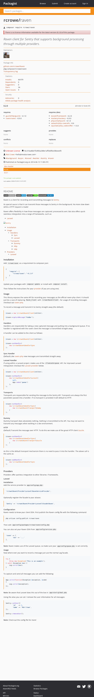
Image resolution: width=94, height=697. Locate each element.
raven (51, 158)
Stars (7, 87)
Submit (55, 3)
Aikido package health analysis (17, 101)
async (21, 158)
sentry (44, 158)
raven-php (19, 302)
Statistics (37, 686)
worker (36, 158)
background (12, 158)
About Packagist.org (11, 686)
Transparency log (11, 71)
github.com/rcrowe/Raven (14, 66)
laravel (28, 158)
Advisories (9, 98)
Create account (70, 3)
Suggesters (9, 85)
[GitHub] (89, 686)
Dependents (10, 82)
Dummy (17, 243)
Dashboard (38, 696)
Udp (15, 249)
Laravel (10, 218)
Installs (8, 79)
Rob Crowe (10, 154)
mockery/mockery (58, 118)
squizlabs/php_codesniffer (62, 126)
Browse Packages (40, 688)
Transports (14, 241)
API (4, 693)
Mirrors (6, 696)
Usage (9, 230)
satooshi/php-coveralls (60, 123)
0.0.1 (6, 172)
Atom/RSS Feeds (9, 688)
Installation (11, 227)
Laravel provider (31, 366)
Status (36, 693)
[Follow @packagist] (84, 686)
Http (15, 246)
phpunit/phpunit (58, 121)
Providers (11, 252)
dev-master (8, 166)
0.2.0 (6, 169)
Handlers (14, 233)
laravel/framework (58, 116)
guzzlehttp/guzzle (13, 116)
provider (37, 288)
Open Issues (10, 90)
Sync (16, 235)
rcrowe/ (12, 20)
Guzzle (81, 430)
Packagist (10, 3)
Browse (43, 3)
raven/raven (11, 118)
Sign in (85, 3)
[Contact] (78, 686)
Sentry (56, 200)
